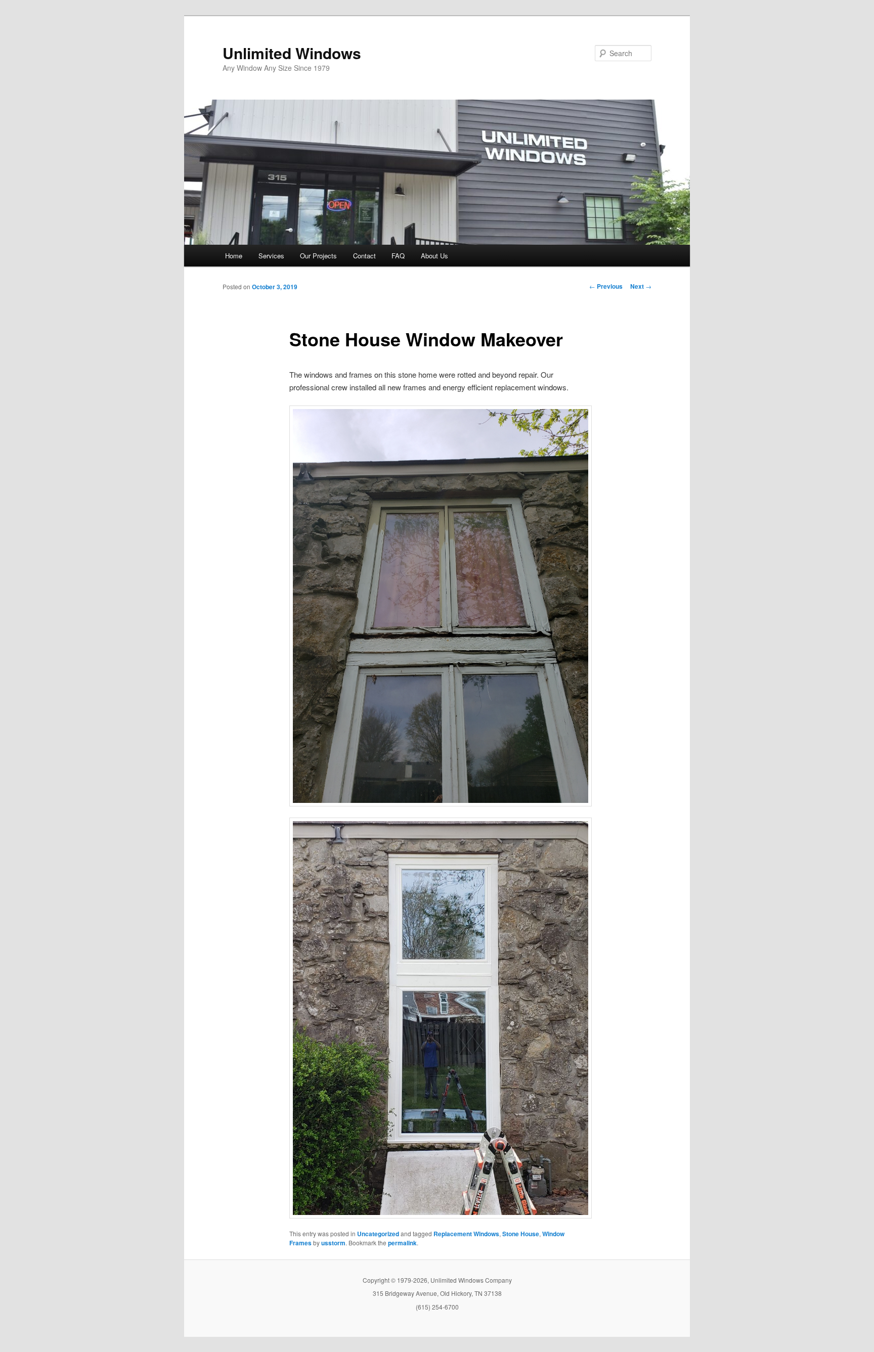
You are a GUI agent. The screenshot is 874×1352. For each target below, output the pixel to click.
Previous (606, 286)
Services (271, 255)
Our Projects (318, 255)
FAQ (398, 255)
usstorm (333, 1242)
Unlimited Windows (292, 53)
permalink (402, 1242)
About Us (434, 255)
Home (233, 255)
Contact (364, 255)
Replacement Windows (466, 1233)
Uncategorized (378, 1233)
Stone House (520, 1233)
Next (640, 286)
